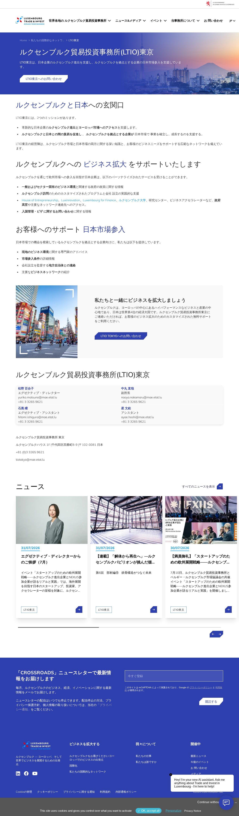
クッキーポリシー (47, 791)
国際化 (73, 765)
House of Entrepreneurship (40, 200)
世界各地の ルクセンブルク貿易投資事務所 (77, 20)
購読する (211, 701)
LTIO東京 (29, 609)
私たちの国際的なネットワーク (48, 40)
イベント (156, 20)
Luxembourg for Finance (99, 200)
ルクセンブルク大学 (132, 200)
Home (23, 40)
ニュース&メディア (128, 20)
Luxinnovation (70, 200)
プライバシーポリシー (201, 687)
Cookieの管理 (24, 791)
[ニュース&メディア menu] (144, 20)
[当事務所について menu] (198, 20)
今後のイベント (200, 762)
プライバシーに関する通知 (79, 791)
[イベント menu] (165, 20)
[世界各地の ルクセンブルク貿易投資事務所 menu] (109, 20)
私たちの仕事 (143, 756)
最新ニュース (198, 756)
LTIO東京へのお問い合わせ (44, 79)
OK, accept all (150, 810)
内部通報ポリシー (126, 791)
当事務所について (183, 20)
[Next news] (219, 634)
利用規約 (105, 791)
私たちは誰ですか (146, 762)
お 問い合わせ (213, 20)
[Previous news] (213, 634)
